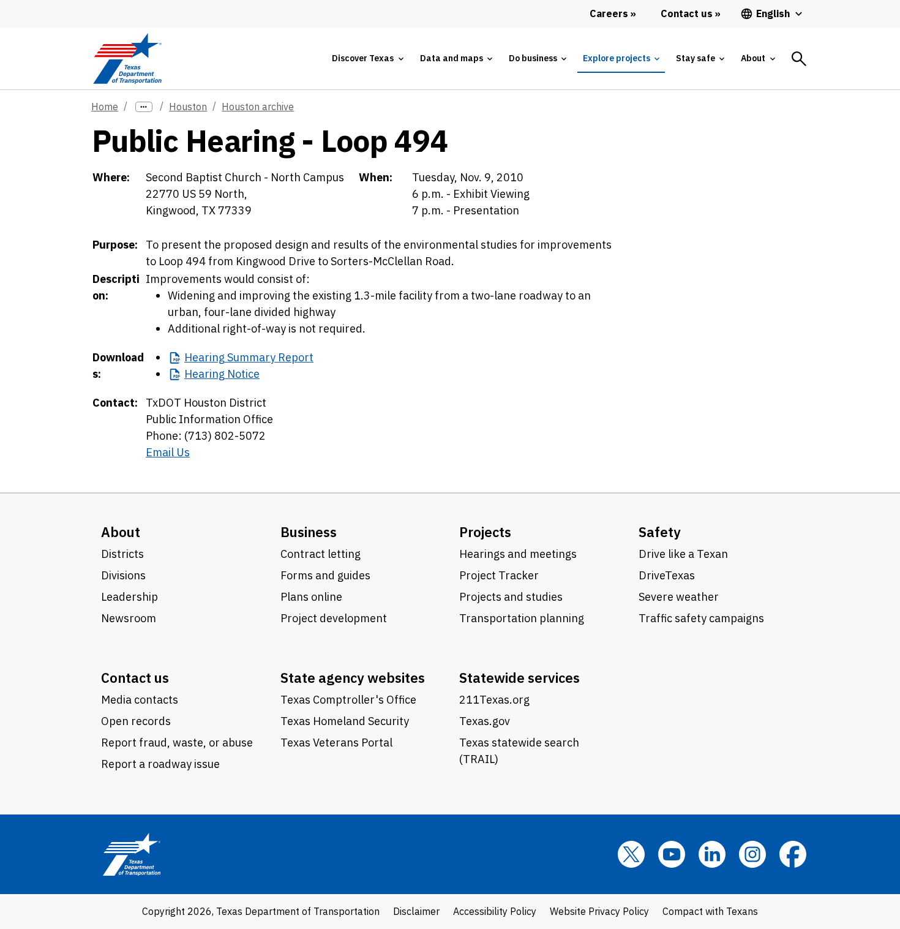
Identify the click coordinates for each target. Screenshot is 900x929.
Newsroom (128, 618)
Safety (660, 532)
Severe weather (679, 597)
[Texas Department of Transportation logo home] (127, 58)
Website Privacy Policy (599, 911)
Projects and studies (511, 597)
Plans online (311, 597)
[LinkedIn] (712, 854)
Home (104, 106)
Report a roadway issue (160, 764)
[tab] (367, 58)
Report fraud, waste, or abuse (177, 742)
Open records (136, 721)
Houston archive (258, 106)
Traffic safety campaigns (701, 618)
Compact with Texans (710, 911)
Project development (333, 618)
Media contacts (139, 700)
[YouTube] (671, 854)
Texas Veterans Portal (336, 742)
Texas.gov (484, 721)
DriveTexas (667, 575)
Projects (485, 532)
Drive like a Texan (683, 554)
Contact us (135, 677)
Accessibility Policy (494, 911)
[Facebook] (792, 854)
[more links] (143, 107)
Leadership (129, 597)
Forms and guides (325, 575)
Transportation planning (521, 618)
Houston (188, 106)
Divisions (123, 575)
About (120, 532)
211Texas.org (494, 700)
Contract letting (320, 554)
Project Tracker (499, 575)
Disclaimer (416, 911)
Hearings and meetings (518, 554)
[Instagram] (752, 854)
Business (308, 532)
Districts (122, 554)
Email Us (168, 452)
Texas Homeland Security (344, 721)
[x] (631, 854)
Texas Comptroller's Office (348, 700)
